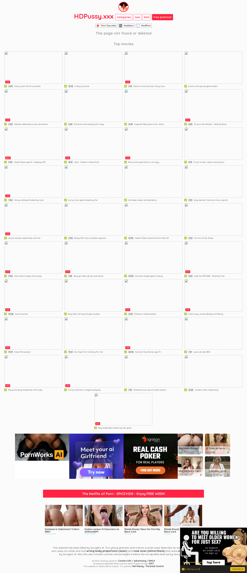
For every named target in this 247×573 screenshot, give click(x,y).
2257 (151, 563)
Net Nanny (138, 566)
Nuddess (129, 25)
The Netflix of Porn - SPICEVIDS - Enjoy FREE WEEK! (123, 493)
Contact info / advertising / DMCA (136, 560)
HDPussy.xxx (94, 16)
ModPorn (146, 25)
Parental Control (155, 566)
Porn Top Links (108, 25)
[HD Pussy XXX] (123, 7)
